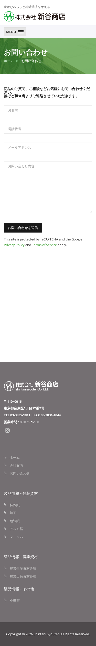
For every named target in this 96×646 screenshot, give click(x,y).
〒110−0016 (13, 401)
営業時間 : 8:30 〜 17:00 (21, 422)
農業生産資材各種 (23, 568)
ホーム (9, 61)
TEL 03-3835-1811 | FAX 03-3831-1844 (32, 415)
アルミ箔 (16, 528)
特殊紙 (15, 505)
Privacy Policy (14, 245)
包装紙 (15, 520)
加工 (13, 513)
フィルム (16, 536)
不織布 (15, 600)
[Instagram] (7, 430)
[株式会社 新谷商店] (34, 16)
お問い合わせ (20, 473)
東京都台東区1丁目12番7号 (24, 408)
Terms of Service (44, 245)
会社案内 (16, 465)
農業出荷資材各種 (23, 576)
